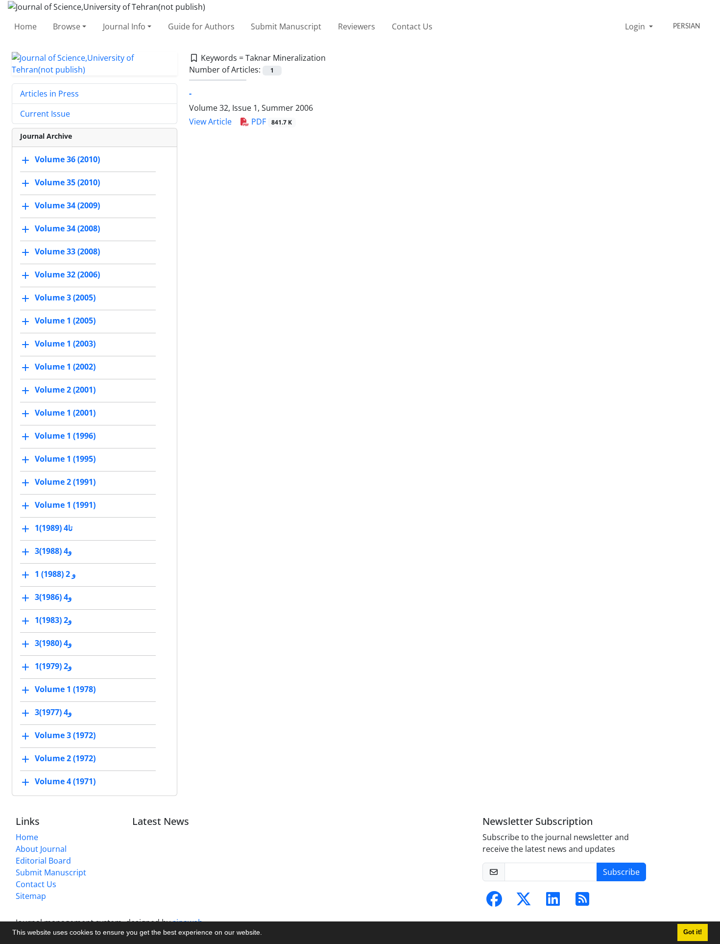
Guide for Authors (201, 26)
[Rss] (582, 901)
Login (636, 26)
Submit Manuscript (286, 26)
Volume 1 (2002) (65, 366)
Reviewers (356, 26)
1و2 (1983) (53, 620)
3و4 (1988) (53, 551)
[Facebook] (494, 901)
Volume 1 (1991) (65, 504)
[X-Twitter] (523, 901)
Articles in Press (49, 93)
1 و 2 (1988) (55, 574)
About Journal (41, 849)
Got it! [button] (692, 932)
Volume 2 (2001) (65, 389)
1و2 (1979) (53, 666)
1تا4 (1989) (53, 527)
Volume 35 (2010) (67, 182)
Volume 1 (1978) (65, 689)
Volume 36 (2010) (67, 159)
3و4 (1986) (53, 597)
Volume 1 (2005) (65, 320)
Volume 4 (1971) (65, 781)
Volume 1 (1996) (65, 435)
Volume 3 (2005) (65, 297)
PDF (270, 121)
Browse (66, 26)
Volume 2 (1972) (65, 758)
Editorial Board (43, 860)
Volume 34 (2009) (67, 205)
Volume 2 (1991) (65, 481)
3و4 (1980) (53, 643)
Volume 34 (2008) (67, 228)
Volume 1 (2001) (65, 412)
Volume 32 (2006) (67, 274)
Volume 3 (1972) (65, 735)
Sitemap (31, 896)
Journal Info (124, 26)
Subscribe (621, 872)
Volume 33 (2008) (67, 251)
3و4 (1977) (53, 712)
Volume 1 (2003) (65, 343)
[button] (265, 933)
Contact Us (412, 26)
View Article (210, 121)
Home (25, 26)
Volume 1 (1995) (65, 458)
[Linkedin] (553, 901)
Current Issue (45, 113)
